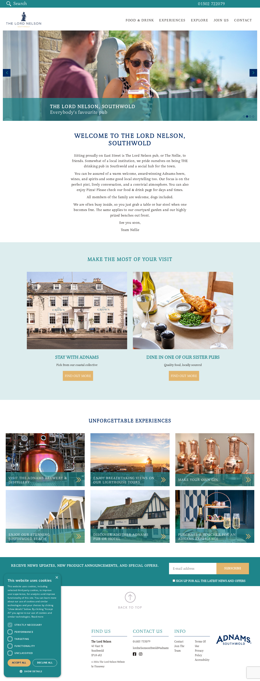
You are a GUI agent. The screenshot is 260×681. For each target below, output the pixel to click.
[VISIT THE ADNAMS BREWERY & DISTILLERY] (45, 459)
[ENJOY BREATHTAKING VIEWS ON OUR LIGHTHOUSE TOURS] (129, 459)
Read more (37, 616)
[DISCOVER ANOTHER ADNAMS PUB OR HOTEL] (129, 516)
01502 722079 (211, 3)
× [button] (56, 577)
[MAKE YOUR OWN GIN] (214, 459)
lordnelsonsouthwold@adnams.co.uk (154, 648)
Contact (243, 20)
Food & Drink (140, 20)
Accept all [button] (19, 662)
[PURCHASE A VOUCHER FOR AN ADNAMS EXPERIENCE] (214, 516)
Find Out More (184, 376)
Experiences (172, 20)
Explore (199, 20)
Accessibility (202, 659)
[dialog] (32, 625)
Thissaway (99, 666)
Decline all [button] (45, 662)
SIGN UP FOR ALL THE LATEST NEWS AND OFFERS (210, 581)
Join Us (221, 20)
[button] (32, 671)
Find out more (78, 376)
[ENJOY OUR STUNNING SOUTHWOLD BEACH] (45, 516)
